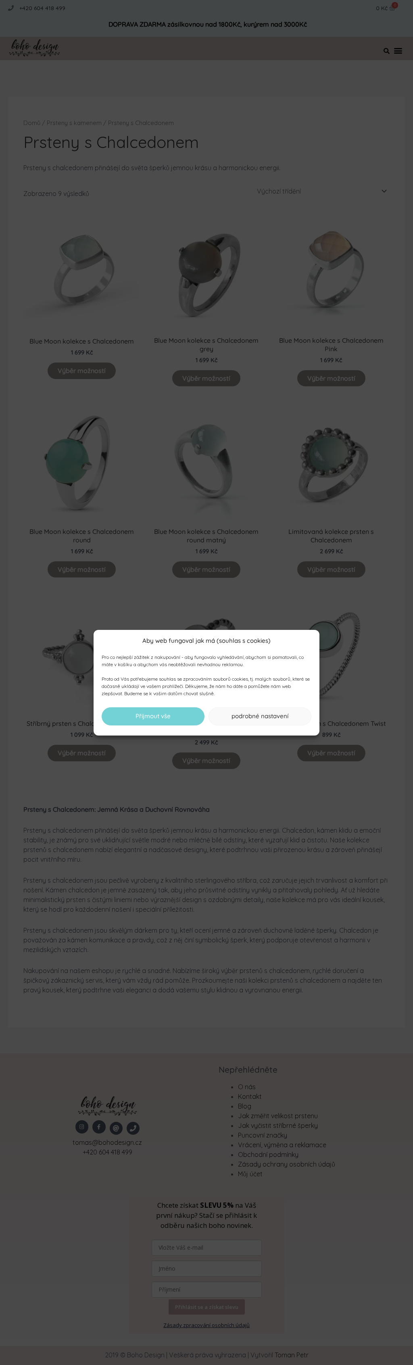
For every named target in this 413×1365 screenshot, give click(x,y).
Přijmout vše (153, 716)
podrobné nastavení (260, 716)
